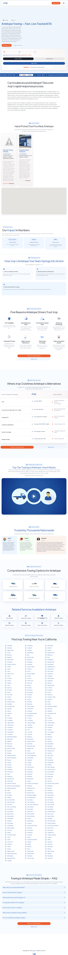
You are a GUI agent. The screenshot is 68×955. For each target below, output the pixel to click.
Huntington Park (51, 713)
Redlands (49, 786)
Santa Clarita (30, 814)
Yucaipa (9, 860)
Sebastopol (30, 821)
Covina (9, 680)
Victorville (50, 846)
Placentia (29, 776)
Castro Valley (30, 666)
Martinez (49, 736)
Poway (29, 781)
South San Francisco (52, 825)
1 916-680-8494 (23, 153)
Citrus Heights (31, 673)
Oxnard (29, 764)
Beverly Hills (30, 657)
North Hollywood (11, 757)
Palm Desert (30, 767)
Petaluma (29, 774)
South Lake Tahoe (32, 825)
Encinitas (49, 690)
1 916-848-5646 (6, 153)
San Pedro (30, 809)
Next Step (34, 63)
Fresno (29, 699)
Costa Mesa (50, 678)
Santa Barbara (51, 811)
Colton (29, 676)
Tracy (8, 837)
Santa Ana (30, 811)
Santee (29, 818)
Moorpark (49, 746)
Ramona (49, 781)
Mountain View (51, 748)
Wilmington (10, 856)
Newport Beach (11, 755)
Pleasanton (30, 778)
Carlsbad (29, 664)
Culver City (30, 680)
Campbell (29, 662)
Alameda (9, 645)
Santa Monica (31, 816)
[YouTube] (35, 954)
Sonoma (29, 823)
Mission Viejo (30, 741)
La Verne (49, 720)
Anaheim (29, 648)
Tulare (29, 837)
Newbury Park (31, 753)
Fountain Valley (51, 697)
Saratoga (49, 818)
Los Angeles (50, 732)
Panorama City (51, 769)
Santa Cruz (50, 814)
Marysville (10, 739)
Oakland (29, 760)
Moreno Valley (11, 748)
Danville (49, 683)
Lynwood (29, 734)
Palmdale (9, 769)
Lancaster (10, 727)
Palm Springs (50, 767)
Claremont (50, 673)
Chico (8, 671)
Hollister (9, 713)
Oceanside (50, 760)
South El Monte (51, 823)
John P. (9, 538)
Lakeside (29, 725)
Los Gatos (10, 734)
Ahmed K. (44, 538)
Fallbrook (49, 694)
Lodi (28, 729)
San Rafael (50, 809)
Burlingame (50, 659)
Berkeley (9, 657)
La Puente (30, 720)
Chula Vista (10, 673)
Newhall (49, 753)
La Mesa (49, 718)
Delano (29, 685)
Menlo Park (30, 739)
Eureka (49, 692)
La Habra (9, 718)
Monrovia (9, 743)
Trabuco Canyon (51, 835)
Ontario (9, 762)
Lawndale (30, 727)
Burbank (29, 659)
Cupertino (50, 680)
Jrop (33, 950)
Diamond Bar (50, 685)
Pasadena (30, 771)
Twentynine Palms (32, 839)
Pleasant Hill (10, 778)
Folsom (9, 697)
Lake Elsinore (51, 722)
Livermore (10, 729)
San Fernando (11, 802)
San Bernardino (31, 797)
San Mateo (50, 807)
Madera (49, 734)
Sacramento (50, 795)
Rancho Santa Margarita (13, 786)
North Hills (50, 755)
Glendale (9, 704)
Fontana (29, 697)
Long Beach (10, 732)
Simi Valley (10, 823)
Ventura (29, 846)
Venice (9, 846)
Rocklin (9, 793)
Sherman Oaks (51, 821)
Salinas (9, 797)
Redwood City (31, 788)
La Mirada (10, 720)
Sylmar (9, 832)
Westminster (30, 853)
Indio (8, 715)
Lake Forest (10, 725)
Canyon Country (11, 664)
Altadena (9, 648)
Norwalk (49, 757)
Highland (49, 711)
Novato (9, 760)
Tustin (8, 839)
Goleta (49, 704)
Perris (8, 774)
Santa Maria (10, 816)
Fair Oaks (9, 694)
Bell (28, 655)
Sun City (9, 830)
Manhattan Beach (12, 736)
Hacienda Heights (52, 706)
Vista (28, 849)
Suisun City (50, 828)
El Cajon (29, 687)
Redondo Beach (11, 788)
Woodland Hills (11, 858)
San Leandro (50, 804)
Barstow (9, 655)
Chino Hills (50, 671)
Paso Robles (50, 771)
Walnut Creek (10, 851)
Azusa (9, 652)
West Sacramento (12, 853)
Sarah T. (27, 538)
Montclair (29, 743)
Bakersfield (30, 652)
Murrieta (9, 750)
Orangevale (50, 762)
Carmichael (50, 664)
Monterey (9, 746)
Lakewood (50, 725)
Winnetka (29, 856)
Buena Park (10, 659)
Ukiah (48, 839)
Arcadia (29, 650)
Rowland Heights (31, 795)
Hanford (9, 708)
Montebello (50, 743)
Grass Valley (30, 706)
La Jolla (29, 718)
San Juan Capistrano (32, 804)
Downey (9, 687)
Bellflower (50, 655)
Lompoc (49, 729)
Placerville (50, 776)
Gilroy (49, 701)
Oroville (9, 764)
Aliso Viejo (50, 645)
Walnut (49, 849)
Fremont (9, 699)
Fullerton (49, 699)
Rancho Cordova (11, 783)
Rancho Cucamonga (32, 783)
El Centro (49, 687)
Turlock (49, 837)
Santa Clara (10, 814)
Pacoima (9, 767)
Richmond (30, 790)
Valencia (9, 844)
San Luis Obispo (11, 807)
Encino (9, 692)
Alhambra (29, 645)
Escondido (30, 692)
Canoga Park (50, 662)
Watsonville (30, 851)
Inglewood (30, 715)
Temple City (50, 832)
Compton (49, 676)
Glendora (29, 704)
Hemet (9, 711)
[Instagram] (34, 954)
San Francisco (31, 802)
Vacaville (49, 842)
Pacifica (49, 764)
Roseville (9, 795)
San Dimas (50, 800)
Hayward (49, 708)
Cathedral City (51, 666)
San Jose (9, 804)
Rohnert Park (30, 793)
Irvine (48, 715)
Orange (29, 762)
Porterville (10, 781)
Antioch (49, 648)
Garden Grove (11, 701)
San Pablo (10, 809)
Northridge (30, 757)
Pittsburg (9, 776)
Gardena (29, 701)
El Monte (9, 690)
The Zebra (59, 403)
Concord (9, 678)
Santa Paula (50, 816)
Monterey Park (31, 746)
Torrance (29, 835)
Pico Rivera (50, 774)
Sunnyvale (50, 830)
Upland (29, 842)
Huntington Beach (32, 713)
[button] (34, 496)
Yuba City (50, 858)
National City (50, 750)
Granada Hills (10, 706)
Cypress (9, 683)
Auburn (49, 650)
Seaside (9, 821)
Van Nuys (50, 844)
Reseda (49, 788)
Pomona (49, 778)
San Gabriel (50, 802)
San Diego (30, 800)
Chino (28, 671)
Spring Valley (10, 828)
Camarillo (9, 662)
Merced (49, 739)
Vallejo (29, 844)
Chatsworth (50, 669)
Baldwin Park (50, 652)
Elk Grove (29, 690)
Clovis (8, 676)
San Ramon (10, 811)
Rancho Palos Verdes (53, 783)
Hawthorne (30, 708)
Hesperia (29, 711)
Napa (28, 750)
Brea (48, 657)
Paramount (10, 771)
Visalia (9, 849)
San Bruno (50, 797)
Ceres (8, 669)
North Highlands (31, 755)
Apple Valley (10, 650)
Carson (9, 666)
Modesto (49, 741)
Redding (29, 786)
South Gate (10, 825)
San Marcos (30, 807)
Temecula (29, 832)
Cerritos (29, 669)
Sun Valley (30, 830)
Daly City (29, 683)
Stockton (29, 828)
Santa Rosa (10, 818)
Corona (29, 678)
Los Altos (29, 732)
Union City (10, 842)
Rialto (8, 790)
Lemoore (49, 727)
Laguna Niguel (31, 722)
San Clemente (11, 800)
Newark (9, 753)
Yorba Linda (30, 858)
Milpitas (9, 741)
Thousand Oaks (11, 835)
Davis (8, 685)
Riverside (49, 790)
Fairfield (29, 694)
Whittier (49, 853)
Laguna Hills (10, 722)
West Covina (50, 851)
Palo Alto (29, 769)
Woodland (50, 856)
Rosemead (50, 793)
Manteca (29, 736)
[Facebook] (32, 954)
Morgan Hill (30, 748)
